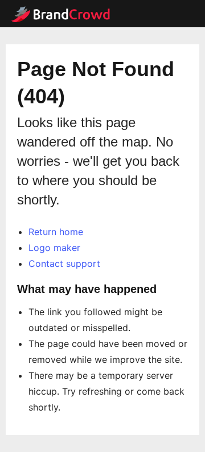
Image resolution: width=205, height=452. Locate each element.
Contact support (64, 263)
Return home (55, 231)
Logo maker (54, 247)
